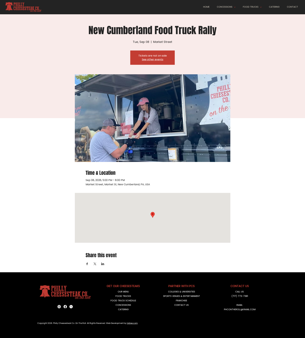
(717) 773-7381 (239, 296)
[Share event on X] (94, 264)
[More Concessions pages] (235, 7)
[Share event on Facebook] (87, 264)
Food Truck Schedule (123, 300)
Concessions (123, 305)
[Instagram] (59, 306)
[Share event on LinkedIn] (102, 264)
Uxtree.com (132, 323)
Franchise (181, 300)
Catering (123, 309)
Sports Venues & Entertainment (181, 296)
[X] (71, 306)
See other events (152, 59)
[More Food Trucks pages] (261, 7)
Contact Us (181, 305)
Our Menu (123, 291)
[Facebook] (65, 306)
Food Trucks (123, 296)
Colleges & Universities (181, 291)
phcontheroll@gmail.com (240, 309)
